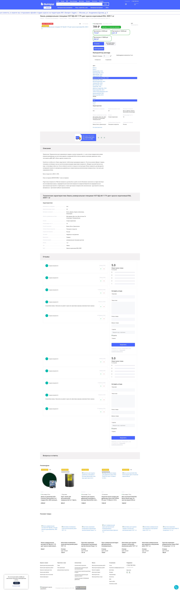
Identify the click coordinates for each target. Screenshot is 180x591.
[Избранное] (129, 4)
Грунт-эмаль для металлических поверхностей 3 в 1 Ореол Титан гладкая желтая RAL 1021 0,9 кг (69, 498)
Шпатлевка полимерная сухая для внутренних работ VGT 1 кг (69, 544)
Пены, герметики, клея (81, 7)
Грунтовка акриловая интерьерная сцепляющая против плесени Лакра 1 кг (89, 544)
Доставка (81, 1)
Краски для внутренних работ (47, 565)
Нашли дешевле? (98, 48)
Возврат (88, 1)
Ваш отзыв (114, 300)
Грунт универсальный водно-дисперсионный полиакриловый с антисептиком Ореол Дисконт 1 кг (110, 544)
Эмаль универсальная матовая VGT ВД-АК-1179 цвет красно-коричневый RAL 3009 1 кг (48, 544)
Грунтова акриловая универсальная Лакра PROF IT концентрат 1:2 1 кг (170, 544)
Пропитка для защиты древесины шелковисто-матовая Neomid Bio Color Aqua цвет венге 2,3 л (89, 498)
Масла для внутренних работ (98, 565)
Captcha (114, 329)
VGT (132, 23)
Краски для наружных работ (46, 567)
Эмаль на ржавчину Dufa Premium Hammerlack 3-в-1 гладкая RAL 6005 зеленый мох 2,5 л (49, 498)
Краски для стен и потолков (46, 574)
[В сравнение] (54, 470)
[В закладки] (57, 470)
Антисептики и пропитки (80, 565)
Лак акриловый (61, 567)
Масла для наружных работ (98, 567)
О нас (110, 565)
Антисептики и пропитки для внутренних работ (81, 568)
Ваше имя (114, 293)
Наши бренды (73, 1)
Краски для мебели (44, 572)
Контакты (94, 1)
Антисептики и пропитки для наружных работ (81, 575)
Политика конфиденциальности (116, 567)
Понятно (16, 582)
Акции (62, 1)
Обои (107, 7)
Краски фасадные (44, 576)
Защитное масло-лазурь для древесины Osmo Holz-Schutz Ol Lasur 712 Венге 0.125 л (110, 498)
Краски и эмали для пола (46, 570)
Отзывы (101, 1)
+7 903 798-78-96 (135, 1)
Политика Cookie (16, 586)
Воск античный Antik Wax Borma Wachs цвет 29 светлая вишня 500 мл (129, 498)
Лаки (58, 565)
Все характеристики (97, 127)
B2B (67, 1)
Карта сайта (112, 581)
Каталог (48, 7)
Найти (105, 4)
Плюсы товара (115, 316)
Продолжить (123, 344)
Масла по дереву (96, 570)
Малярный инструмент (97, 7)
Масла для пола (95, 574)
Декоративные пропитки (63, 570)
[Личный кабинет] (122, 4)
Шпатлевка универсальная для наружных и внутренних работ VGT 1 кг (150, 544)
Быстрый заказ (110, 43)
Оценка (114, 338)
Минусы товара (115, 322)
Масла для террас (96, 572)
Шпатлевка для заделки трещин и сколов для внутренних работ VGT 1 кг (130, 544)
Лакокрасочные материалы (64, 7)
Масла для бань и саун (97, 576)
